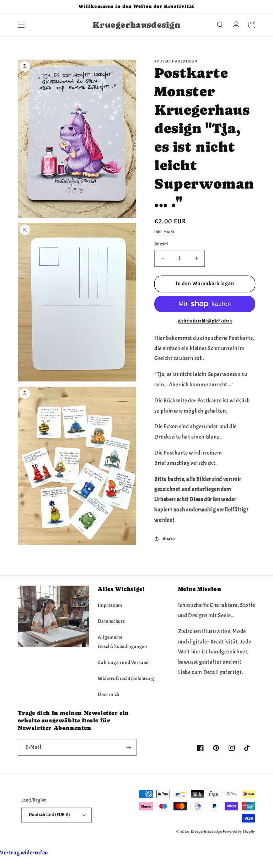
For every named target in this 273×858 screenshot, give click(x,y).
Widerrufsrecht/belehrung (126, 678)
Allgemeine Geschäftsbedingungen (122, 641)
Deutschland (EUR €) (49, 815)
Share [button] (168, 539)
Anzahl (161, 244)
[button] (21, 25)
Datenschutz (111, 621)
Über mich (108, 694)
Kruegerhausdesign (206, 831)
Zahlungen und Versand (123, 662)
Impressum (110, 605)
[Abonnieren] (128, 747)
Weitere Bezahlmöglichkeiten (205, 321)
